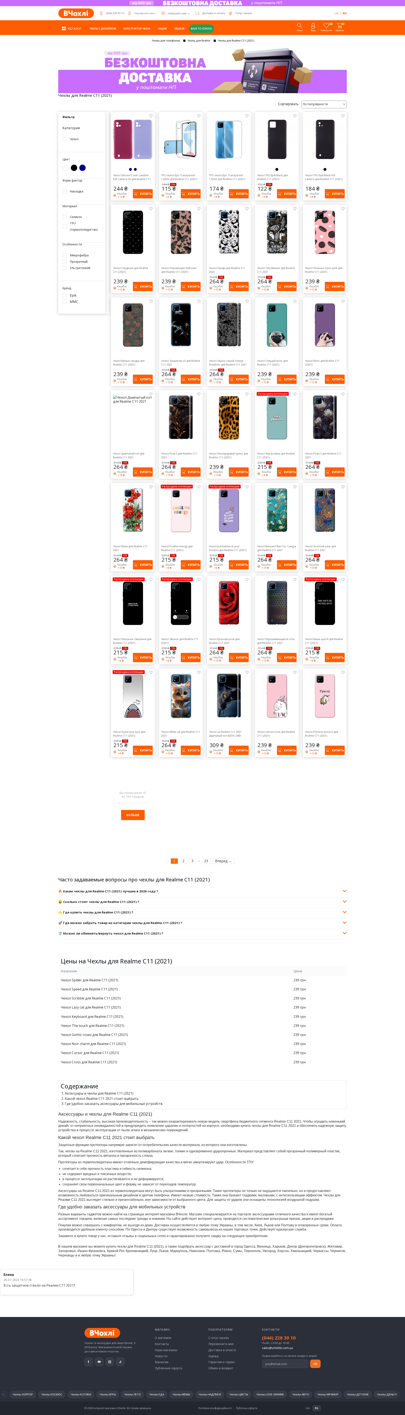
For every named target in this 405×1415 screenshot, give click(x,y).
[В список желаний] (151, 116)
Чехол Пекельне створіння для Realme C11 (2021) (132, 641)
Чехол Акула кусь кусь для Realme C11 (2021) (129, 733)
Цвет (66, 159)
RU (345, 13)
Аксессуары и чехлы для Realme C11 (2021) (99, 1093)
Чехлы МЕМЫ (97, 1394)
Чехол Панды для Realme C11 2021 (227, 270)
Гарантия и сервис (221, 1362)
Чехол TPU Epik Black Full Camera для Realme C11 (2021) (323, 177)
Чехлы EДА (72, 1394)
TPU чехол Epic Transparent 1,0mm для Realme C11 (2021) (179, 177)
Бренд (66, 288)
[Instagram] (109, 1362)
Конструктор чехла (137, 28)
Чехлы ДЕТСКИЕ (273, 1394)
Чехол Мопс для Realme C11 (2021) (322, 362)
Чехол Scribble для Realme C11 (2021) (91, 998)
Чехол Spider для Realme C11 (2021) (89, 980)
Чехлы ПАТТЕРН (358, 1394)
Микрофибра (79, 255)
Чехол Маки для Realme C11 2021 (130, 548)
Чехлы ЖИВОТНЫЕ (389, 1394)
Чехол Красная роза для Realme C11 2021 (224, 641)
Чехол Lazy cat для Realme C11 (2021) (91, 1007)
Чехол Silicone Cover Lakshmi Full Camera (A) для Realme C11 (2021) (132, 177)
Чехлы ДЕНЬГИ (303, 1394)
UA (337, 13)
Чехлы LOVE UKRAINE (186, 1394)
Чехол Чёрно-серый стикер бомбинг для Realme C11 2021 (228, 362)
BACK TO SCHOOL (201, 28)
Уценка (213, 1356)
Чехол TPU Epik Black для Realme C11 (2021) (272, 177)
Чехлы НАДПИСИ (125, 1394)
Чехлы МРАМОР (243, 1394)
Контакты (162, 1344)
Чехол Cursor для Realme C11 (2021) (90, 1052)
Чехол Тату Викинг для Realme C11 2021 (276, 270)
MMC (74, 302)
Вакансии (161, 1362)
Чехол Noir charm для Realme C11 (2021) (93, 1043)
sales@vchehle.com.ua (277, 1348)
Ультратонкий (80, 268)
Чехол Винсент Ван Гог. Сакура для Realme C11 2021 (276, 548)
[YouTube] (99, 1362)
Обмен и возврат (220, 1368)
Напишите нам (177, 13)
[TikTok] (120, 1362)
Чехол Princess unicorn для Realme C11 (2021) (321, 733)
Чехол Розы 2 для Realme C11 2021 (323, 455)
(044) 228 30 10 (115, 13)
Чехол (74, 139)
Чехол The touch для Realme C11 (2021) (92, 1025)
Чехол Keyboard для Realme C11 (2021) (92, 1016)
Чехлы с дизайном (103, 28)
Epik (73, 295)
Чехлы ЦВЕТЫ (154, 1394)
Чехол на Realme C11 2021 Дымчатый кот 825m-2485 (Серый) (225, 734)
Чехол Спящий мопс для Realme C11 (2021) (272, 362)
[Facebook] (88, 1362)
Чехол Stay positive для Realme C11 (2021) (276, 455)
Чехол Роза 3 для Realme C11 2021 (179, 455)
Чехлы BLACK (329, 1394)
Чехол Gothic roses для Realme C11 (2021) (94, 1034)
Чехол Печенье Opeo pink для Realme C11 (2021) (323, 270)
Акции (162, 28)
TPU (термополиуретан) (84, 226)
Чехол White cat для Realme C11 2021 (180, 733)
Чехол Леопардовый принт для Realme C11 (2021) (228, 455)
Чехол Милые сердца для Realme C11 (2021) (128, 362)
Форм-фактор (72, 180)
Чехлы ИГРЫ (23, 1394)
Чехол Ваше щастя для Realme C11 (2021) (324, 641)
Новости (161, 1356)
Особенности (72, 244)
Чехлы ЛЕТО (48, 1394)
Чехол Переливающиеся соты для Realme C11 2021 (275, 641)
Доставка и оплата (213, 13)
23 (206, 861)
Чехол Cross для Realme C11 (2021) (89, 1062)
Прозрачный (79, 262)
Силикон (76, 217)
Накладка (76, 191)
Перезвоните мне (144, 13)
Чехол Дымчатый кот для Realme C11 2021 (128, 455)
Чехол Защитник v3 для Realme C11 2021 (180, 362)
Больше (132, 815)
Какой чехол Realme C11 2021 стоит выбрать (102, 1098)
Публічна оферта (246, 1408)
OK (315, 1364)
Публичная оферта (168, 1368)
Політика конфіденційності (215, 1408)
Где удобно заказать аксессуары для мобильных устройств (114, 1103)
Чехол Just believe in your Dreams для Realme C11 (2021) (227, 548)
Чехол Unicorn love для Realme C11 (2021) (276, 733)
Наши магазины (166, 1350)
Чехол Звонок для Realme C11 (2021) (179, 641)
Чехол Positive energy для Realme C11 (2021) (177, 548)
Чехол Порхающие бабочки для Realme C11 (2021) (178, 270)
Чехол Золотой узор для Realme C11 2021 (320, 548)
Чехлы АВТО (216, 1394)
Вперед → (223, 861)
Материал (69, 206)
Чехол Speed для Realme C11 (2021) (89, 989)
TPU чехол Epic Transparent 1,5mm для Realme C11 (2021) (227, 177)
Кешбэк (179, 28)
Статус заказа (218, 1338)
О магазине (163, 1338)
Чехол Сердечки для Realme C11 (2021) (130, 270)
